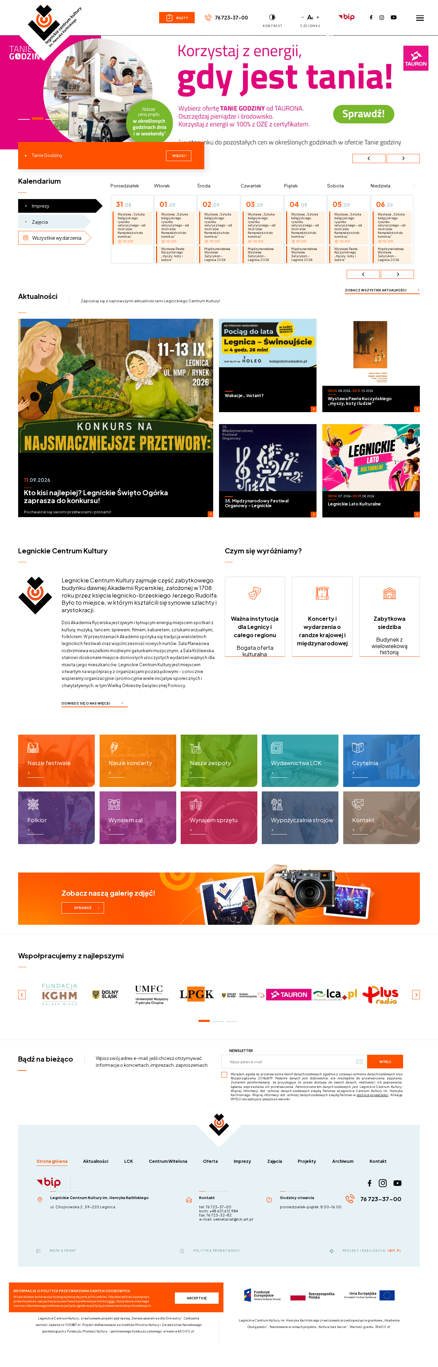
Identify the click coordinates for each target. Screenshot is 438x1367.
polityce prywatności (373, 1095)
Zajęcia (40, 222)
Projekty (307, 1161)
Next (403, 158)
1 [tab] (23, 119)
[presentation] (363, 274)
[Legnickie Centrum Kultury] (54, 20)
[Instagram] (381, 17)
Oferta (210, 1161)
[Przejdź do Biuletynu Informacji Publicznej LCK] (346, 18)
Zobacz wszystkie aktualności (376, 290)
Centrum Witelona (168, 1161)
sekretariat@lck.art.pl (233, 1219)
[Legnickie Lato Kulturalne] (371, 470)
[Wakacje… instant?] (268, 365)
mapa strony (63, 1250)
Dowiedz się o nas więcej (86, 703)
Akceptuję (197, 1298)
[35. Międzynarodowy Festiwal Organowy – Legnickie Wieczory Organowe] (268, 470)
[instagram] (383, 1183)
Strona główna (52, 1161)
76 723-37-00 (231, 17)
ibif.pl (394, 1250)
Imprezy (242, 1161)
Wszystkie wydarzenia (56, 238)
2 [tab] (37, 118)
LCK (128, 1161)
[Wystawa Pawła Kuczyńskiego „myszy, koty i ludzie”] (371, 365)
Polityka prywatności (216, 1250)
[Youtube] (394, 18)
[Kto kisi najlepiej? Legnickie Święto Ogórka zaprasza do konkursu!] (115, 418)
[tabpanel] (219, 92)
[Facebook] (371, 18)
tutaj (111, 1301)
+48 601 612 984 (223, 1211)
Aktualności (95, 1161)
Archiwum (342, 1161)
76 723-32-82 (219, 1215)
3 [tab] (51, 119)
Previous (369, 158)
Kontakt (378, 1161)
